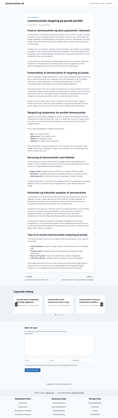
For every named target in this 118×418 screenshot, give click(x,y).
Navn (27, 360)
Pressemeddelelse (95, 403)
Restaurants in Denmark (23, 411)
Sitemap (109, 3)
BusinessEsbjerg (59, 414)
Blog (102, 3)
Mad (28, 17)
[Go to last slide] (16, 304)
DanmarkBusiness (59, 403)
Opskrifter (34, 17)
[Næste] (101, 304)
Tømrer (95, 411)
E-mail (52, 360)
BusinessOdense (59, 411)
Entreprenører (95, 414)
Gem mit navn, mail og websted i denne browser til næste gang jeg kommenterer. (52, 365)
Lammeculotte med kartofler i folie (37, 278)
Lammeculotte (95, 3)
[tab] (55, 314)
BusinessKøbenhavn (59, 407)
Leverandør (95, 407)
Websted (76, 360)
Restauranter (22, 407)
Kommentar (29, 333)
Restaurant (23, 403)
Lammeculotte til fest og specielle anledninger (77, 278)
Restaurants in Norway (23, 414)
